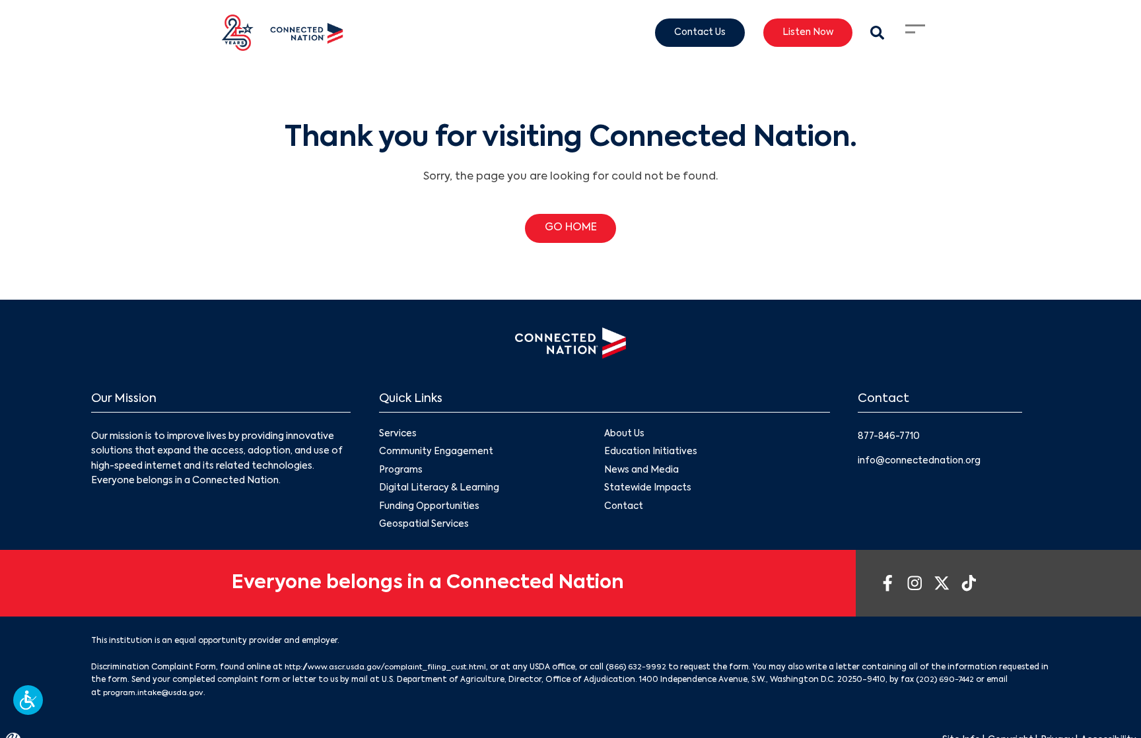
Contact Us (694, 33)
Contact (624, 508)
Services (398, 434)
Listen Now (805, 33)
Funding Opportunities (429, 508)
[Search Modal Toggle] (876, 33)
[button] (28, 700)
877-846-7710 (890, 436)
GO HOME (571, 228)
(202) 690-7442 (998, 683)
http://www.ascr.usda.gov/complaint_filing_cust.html (391, 670)
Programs (401, 471)
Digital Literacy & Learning (439, 489)
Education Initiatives (651, 452)
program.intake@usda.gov (178, 695)
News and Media (641, 471)
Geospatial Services (425, 526)
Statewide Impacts (648, 489)
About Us (624, 434)
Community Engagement (436, 452)
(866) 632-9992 (648, 670)
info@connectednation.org (921, 460)
